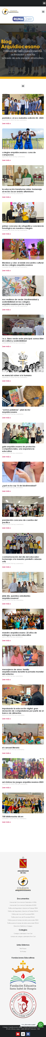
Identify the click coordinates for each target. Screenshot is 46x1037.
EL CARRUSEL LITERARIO (10, 747)
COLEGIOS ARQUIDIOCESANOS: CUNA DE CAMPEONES (19, 153)
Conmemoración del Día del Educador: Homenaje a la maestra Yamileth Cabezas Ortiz (22, 559)
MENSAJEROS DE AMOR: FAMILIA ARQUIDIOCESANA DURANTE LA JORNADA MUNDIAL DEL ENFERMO (22, 671)
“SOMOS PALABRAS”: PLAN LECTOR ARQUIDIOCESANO (16, 411)
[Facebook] (28, 1034)
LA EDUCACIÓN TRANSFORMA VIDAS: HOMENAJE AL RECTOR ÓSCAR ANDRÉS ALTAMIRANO (22, 190)
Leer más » (6, 123)
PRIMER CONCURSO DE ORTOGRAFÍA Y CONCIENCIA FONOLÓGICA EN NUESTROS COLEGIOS (23, 227)
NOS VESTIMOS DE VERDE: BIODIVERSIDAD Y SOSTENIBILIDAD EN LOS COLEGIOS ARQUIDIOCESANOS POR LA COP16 (20, 301)
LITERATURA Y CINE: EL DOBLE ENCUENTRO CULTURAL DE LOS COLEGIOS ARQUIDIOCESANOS (22, 264)
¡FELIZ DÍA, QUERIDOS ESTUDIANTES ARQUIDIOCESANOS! (16, 597)
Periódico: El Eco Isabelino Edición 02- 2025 (23, 118)
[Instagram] (23, 1034)
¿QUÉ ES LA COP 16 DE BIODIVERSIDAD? (19, 485)
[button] (44, 3)
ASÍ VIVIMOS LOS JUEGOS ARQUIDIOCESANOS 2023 (22, 782)
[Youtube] (18, 1034)
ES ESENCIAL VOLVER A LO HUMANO (17, 375)
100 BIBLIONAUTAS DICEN (12, 816)
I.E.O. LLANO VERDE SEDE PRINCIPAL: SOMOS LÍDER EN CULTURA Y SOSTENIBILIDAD (23, 339)
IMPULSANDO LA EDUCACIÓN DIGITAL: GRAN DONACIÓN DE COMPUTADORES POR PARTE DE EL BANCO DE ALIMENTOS (23, 710)
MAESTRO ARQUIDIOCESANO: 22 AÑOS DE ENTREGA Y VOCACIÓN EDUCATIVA (19, 633)
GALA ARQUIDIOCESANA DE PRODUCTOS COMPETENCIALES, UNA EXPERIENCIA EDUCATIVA (18, 448)
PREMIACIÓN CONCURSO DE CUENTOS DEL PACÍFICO (19, 521)
